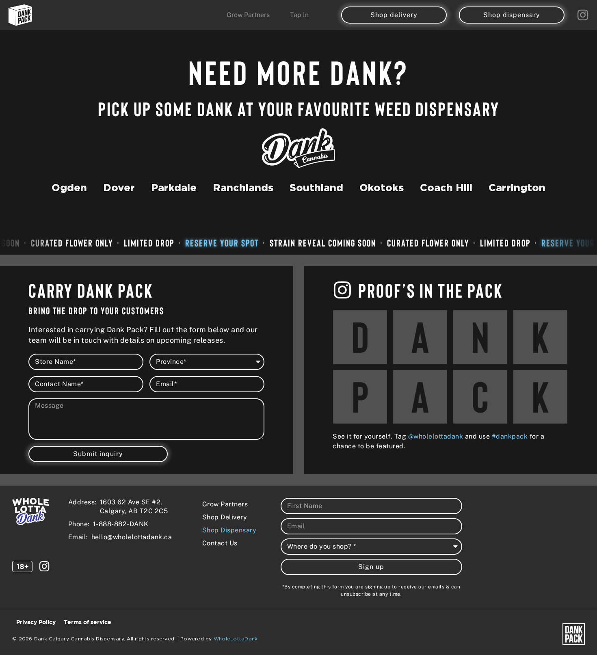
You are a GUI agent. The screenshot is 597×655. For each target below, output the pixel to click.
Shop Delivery (224, 517)
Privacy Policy (36, 622)
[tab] (69, 190)
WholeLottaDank (236, 638)
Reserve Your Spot (214, 243)
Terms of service (87, 622)
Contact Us (220, 543)
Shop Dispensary (229, 530)
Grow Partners (225, 504)
